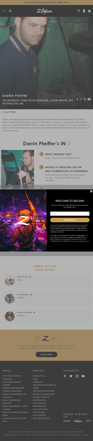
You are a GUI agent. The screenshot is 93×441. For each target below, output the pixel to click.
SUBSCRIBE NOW (69, 220)
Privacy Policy (81, 235)
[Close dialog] (91, 191)
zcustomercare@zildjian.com (80, 241)
